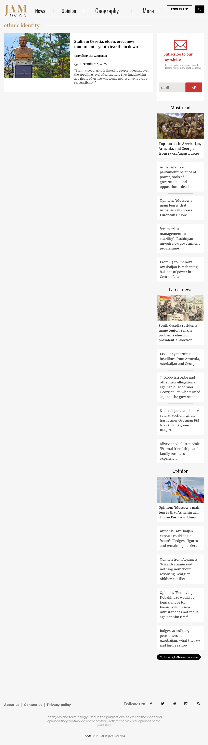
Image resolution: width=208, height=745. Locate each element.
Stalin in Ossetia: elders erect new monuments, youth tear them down (106, 44)
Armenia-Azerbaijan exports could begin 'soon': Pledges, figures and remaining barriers (179, 538)
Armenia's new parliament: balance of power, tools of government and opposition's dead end (178, 177)
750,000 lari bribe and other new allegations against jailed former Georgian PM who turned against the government (180, 387)
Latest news (180, 289)
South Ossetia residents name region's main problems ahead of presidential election (178, 332)
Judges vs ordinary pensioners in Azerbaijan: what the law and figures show (180, 638)
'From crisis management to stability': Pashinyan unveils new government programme (180, 238)
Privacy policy (59, 705)
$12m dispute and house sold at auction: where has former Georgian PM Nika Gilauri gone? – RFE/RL (179, 420)
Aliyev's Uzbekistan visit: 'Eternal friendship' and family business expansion (180, 451)
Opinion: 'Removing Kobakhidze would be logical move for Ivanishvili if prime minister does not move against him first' (179, 605)
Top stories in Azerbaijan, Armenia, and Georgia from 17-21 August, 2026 (180, 148)
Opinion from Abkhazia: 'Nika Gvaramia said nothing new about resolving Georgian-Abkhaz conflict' (179, 569)
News (40, 11)
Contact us (33, 705)
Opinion (69, 11)
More (148, 10)
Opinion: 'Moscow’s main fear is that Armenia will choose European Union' (176, 207)
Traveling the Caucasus (90, 56)
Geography (107, 10)
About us (12, 705)
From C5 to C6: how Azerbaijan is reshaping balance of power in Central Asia (179, 269)
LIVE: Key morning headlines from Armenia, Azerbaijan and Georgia (180, 359)
